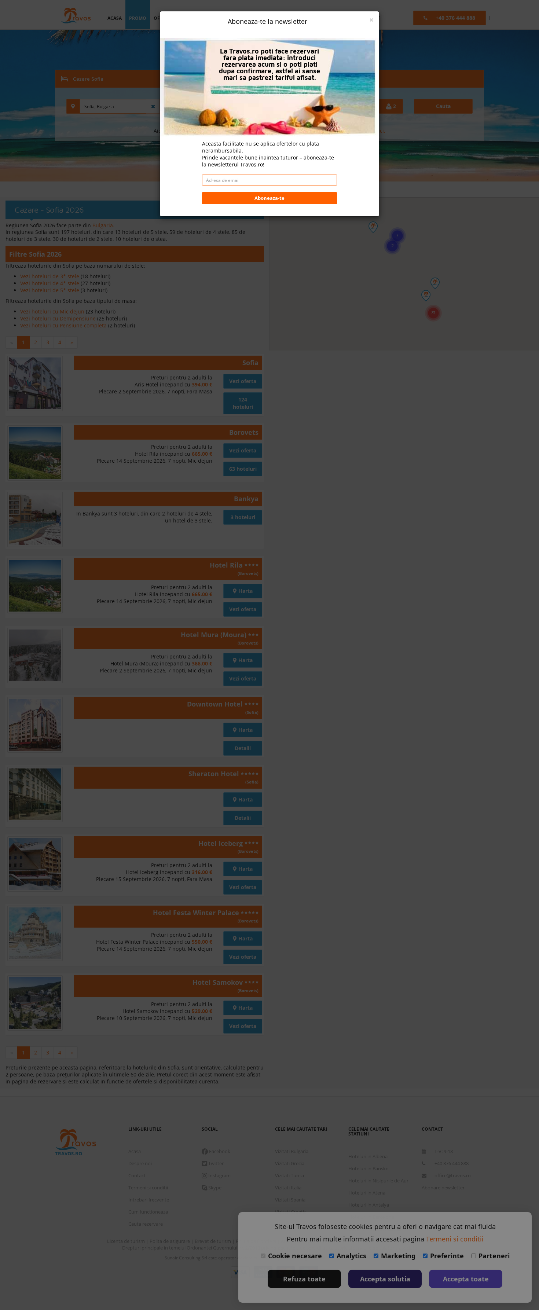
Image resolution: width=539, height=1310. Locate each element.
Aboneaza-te (269, 198)
